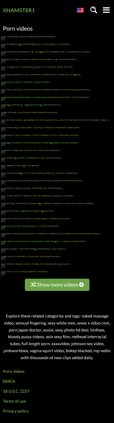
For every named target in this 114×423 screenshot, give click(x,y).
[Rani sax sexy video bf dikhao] (32, 192)
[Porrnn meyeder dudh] (25, 275)
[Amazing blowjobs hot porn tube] (36, 48)
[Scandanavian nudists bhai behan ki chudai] (46, 101)
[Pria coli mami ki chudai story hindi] (38, 200)
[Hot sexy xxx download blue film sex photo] (46, 93)
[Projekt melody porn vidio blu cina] (37, 71)
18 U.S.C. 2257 (16, 391)
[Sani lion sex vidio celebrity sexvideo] (39, 63)
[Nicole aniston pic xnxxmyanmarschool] (42, 184)
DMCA (9, 381)
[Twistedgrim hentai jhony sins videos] (40, 177)
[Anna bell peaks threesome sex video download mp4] (55, 124)
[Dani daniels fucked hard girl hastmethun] (44, 245)
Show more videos (57, 284)
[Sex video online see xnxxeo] (31, 154)
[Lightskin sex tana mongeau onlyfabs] (40, 147)
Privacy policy (16, 410)
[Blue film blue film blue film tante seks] (41, 139)
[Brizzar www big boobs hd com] (34, 253)
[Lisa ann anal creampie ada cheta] (36, 222)
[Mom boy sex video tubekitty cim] (36, 268)
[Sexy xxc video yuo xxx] (26, 86)
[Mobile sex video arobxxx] (29, 40)
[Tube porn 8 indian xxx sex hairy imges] (41, 78)
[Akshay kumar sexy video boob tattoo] (41, 131)
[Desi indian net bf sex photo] (31, 260)
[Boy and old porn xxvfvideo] (30, 230)
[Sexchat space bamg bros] (28, 215)
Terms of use (14, 401)
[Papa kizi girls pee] (21, 169)
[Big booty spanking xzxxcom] (31, 109)
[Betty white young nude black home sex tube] (48, 207)
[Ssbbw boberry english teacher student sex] (46, 56)
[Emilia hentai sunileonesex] (30, 116)
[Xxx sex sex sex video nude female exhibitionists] (51, 238)
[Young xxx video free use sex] (32, 162)
